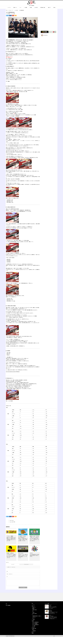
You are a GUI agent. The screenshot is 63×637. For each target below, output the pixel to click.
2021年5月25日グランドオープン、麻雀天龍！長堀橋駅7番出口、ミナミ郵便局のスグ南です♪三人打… (53, 613)
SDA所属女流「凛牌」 (42, 7)
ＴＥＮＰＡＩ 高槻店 (10, 536)
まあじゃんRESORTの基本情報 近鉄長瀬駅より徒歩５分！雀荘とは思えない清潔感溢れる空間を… (53, 618)
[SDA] (31, 4)
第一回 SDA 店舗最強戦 (34, 623)
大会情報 (31, 7)
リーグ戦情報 (25, 7)
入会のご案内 (36, 7)
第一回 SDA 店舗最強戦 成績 (35, 624)
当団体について (34, 607)
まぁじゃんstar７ (12, 520)
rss (54, 636)
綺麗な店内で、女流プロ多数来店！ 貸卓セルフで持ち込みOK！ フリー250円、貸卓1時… (53, 608)
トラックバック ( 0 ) (26, 564)
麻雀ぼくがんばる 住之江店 (34, 536)
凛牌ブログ (49, 7)
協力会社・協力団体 (34, 613)
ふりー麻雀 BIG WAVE (22, 536)
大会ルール (33, 618)
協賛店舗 (33, 608)
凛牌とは (33, 629)
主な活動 (33, 612)
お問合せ (54, 7)
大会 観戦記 (16, 10)
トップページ (9, 7)
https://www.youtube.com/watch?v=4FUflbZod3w (13, 371)
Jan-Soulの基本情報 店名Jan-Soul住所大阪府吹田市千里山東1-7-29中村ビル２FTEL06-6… (34, 555)
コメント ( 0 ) (12, 564)
